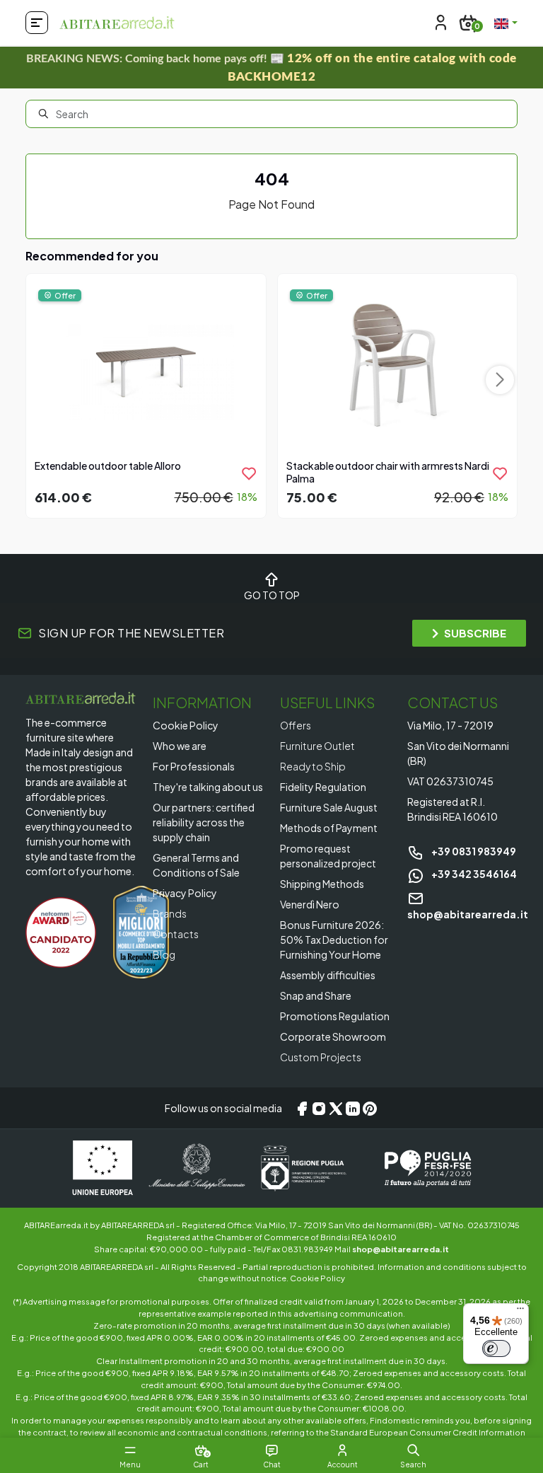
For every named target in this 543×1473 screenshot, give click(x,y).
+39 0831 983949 (473, 851)
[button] (413, 1450)
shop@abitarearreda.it (400, 1249)
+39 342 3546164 (473, 873)
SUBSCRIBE (475, 633)
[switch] (496, 1348)
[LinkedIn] (352, 1108)
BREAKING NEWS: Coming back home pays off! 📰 (271, 67)
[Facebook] (301, 1108)
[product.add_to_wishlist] (248, 473)
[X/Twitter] (335, 1108)
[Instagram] (318, 1108)
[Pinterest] (369, 1108)
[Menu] (520, 1311)
